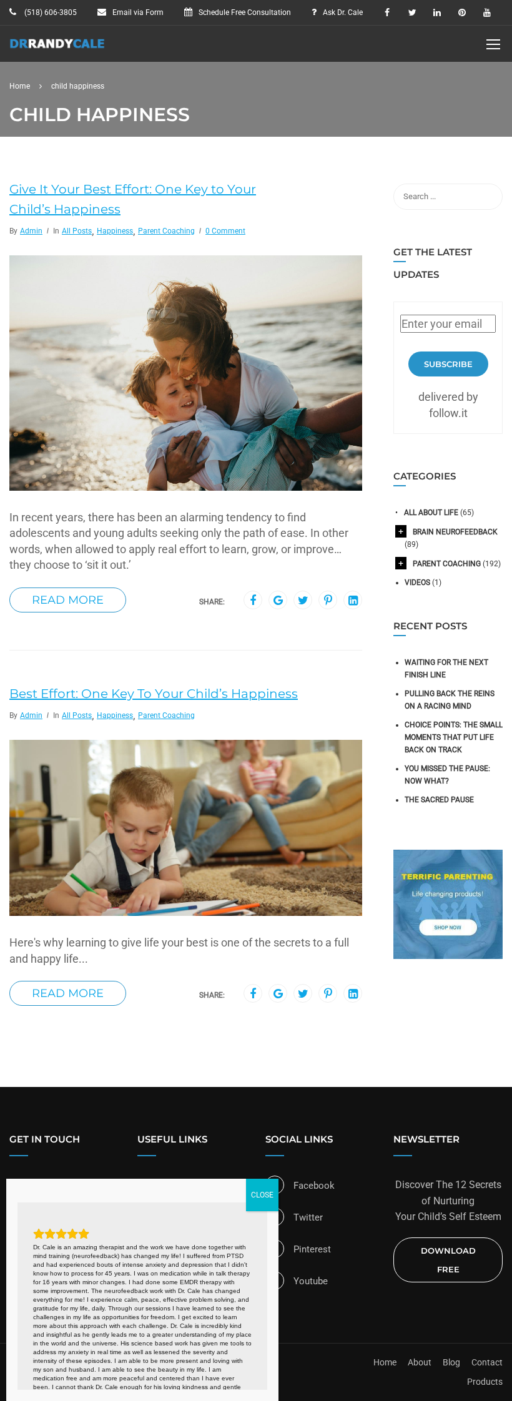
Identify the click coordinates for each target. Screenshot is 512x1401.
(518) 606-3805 (49, 12)
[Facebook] (253, 600)
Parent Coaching (166, 231)
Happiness (115, 231)
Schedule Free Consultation (245, 12)
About (419, 1362)
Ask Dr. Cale (343, 12)
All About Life (431, 512)
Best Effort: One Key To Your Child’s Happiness (153, 693)
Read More (68, 600)
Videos (417, 582)
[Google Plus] (278, 600)
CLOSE (262, 1195)
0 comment (225, 231)
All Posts (77, 231)
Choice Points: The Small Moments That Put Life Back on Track (454, 737)
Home (384, 1362)
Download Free (448, 1260)
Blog (451, 1362)
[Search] (487, 197)
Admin (31, 231)
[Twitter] (303, 600)
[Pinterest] (328, 600)
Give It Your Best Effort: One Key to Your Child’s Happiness (132, 199)
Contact (487, 1362)
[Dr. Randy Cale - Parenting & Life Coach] (57, 50)
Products (485, 1382)
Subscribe (448, 364)
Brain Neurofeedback (455, 532)
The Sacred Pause (439, 799)
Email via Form (138, 12)
